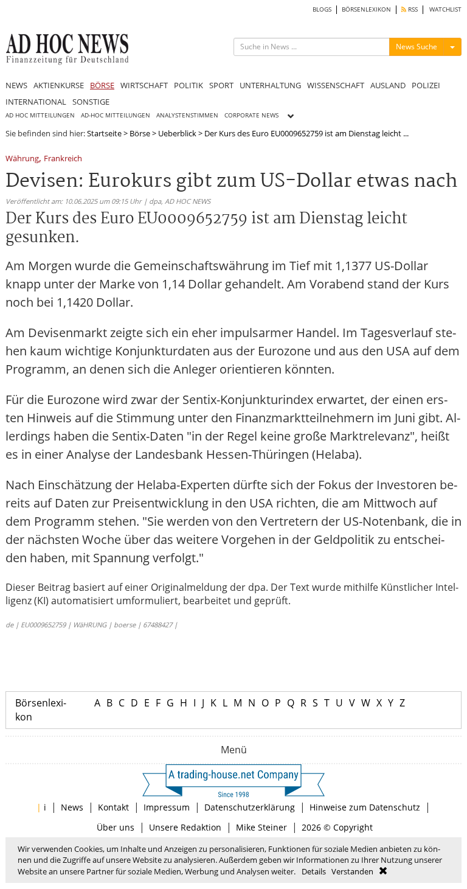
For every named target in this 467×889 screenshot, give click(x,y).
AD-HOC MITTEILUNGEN (115, 115)
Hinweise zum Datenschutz (365, 807)
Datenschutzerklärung (249, 807)
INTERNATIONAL (35, 101)
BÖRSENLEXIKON (366, 9)
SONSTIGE (90, 101)
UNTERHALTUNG (270, 85)
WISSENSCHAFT (335, 85)
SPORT (221, 85)
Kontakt (113, 807)
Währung (22, 159)
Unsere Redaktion (185, 827)
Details (314, 871)
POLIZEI (426, 85)
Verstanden (352, 871)
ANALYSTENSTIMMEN (187, 115)
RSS (412, 9)
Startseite (104, 133)
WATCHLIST (445, 9)
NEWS (16, 85)
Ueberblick (177, 133)
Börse (140, 133)
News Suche (416, 46)
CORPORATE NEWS (251, 115)
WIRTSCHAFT (144, 85)
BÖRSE (102, 85)
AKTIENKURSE (58, 85)
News (72, 807)
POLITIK (188, 85)
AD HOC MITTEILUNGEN (40, 115)
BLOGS (322, 9)
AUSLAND (388, 85)
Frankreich (63, 159)
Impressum (167, 807)
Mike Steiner (261, 827)
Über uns (115, 827)
